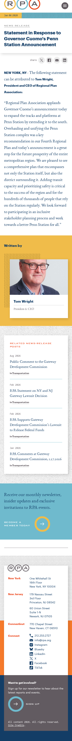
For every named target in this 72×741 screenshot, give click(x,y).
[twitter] (41, 60)
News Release (17, 25)
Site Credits (16, 725)
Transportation (20, 373)
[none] (36, 286)
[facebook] (49, 60)
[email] (57, 60)
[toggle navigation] (64, 5)
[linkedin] (64, 60)
